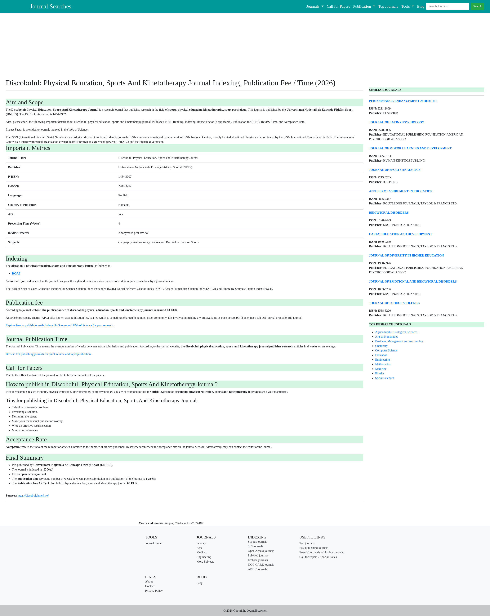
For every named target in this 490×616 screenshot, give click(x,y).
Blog (421, 6)
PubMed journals (258, 555)
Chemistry (381, 345)
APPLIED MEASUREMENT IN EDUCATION (401, 191)
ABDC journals (257, 569)
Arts (199, 547)
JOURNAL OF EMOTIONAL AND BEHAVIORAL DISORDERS (413, 281)
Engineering (382, 359)
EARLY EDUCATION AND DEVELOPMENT (400, 234)
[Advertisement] (120, 47)
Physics (379, 373)
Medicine (380, 368)
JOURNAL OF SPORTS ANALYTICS (394, 169)
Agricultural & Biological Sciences (396, 332)
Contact (149, 586)
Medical (201, 552)
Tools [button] (406, 6)
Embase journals (258, 560)
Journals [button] (313, 6)
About (149, 581)
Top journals (306, 543)
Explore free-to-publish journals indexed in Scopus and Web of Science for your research (59, 325)
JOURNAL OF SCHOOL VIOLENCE (394, 303)
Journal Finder (154, 543)
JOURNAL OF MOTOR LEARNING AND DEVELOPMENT (410, 148)
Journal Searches (50, 6)
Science (201, 543)
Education (381, 355)
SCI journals (255, 546)
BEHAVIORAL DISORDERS (389, 212)
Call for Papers (338, 6)
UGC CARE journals (261, 564)
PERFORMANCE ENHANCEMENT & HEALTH (403, 100)
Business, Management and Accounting (399, 341)
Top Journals (388, 6)
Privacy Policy (154, 590)
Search (477, 6)
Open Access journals (261, 550)
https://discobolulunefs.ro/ (33, 495)
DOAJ (16, 273)
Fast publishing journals (313, 547)
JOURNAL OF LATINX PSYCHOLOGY (396, 122)
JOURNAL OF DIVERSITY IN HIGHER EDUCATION (406, 255)
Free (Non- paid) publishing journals (321, 552)
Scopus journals (257, 541)
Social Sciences (384, 378)
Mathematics (382, 364)
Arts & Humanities (386, 336)
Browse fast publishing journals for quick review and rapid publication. (48, 354)
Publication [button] (362, 6)
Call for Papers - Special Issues (318, 557)
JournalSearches (257, 610)
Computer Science (386, 350)
